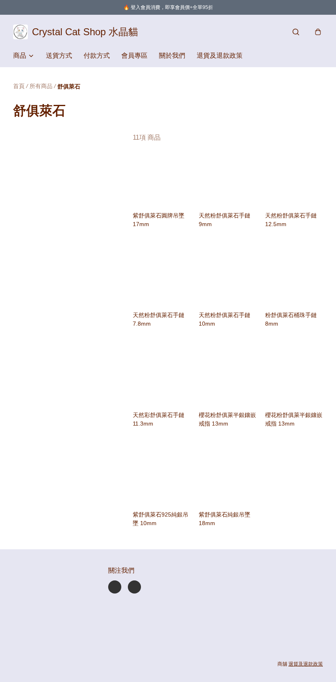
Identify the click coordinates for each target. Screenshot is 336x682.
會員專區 (134, 55)
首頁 (19, 86)
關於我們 (172, 55)
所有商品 (41, 86)
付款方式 (97, 55)
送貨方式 (59, 55)
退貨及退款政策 (220, 55)
